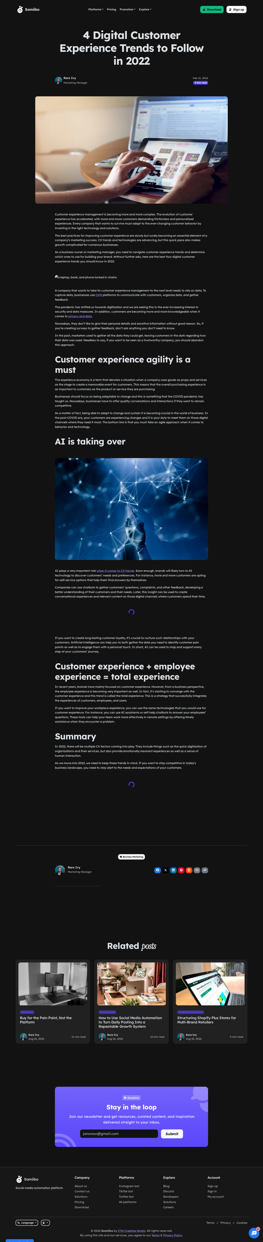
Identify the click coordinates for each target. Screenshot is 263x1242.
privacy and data (80, 316)
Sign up (213, 1186)
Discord (168, 1191)
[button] (212, 9)
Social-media (107, 1012)
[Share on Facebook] (157, 870)
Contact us (82, 1191)
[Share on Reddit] (189, 870)
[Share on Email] (197, 870)
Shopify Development (191, 1012)
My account (216, 1196)
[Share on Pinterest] (181, 870)
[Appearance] (45, 1223)
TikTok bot (126, 1191)
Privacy (225, 1222)
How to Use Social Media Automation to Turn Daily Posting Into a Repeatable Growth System (130, 1022)
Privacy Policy (172, 1235)
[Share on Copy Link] (205, 870)
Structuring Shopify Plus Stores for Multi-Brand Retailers (206, 1020)
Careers (168, 1207)
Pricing (79, 1202)
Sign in (212, 1191)
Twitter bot (126, 1196)
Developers (171, 1196)
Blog (166, 1186)
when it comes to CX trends (115, 570)
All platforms (128, 1202)
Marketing (27, 1012)
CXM (99, 295)
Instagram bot (129, 1186)
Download (82, 1207)
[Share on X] (165, 870)
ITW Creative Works (131, 1231)
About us (81, 1186)
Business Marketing (133, 856)
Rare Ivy (70, 78)
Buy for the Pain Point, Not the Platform (46, 1020)
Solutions (81, 1196)
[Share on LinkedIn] (173, 870)
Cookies (242, 1222)
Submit (172, 1134)
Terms (210, 1222)
